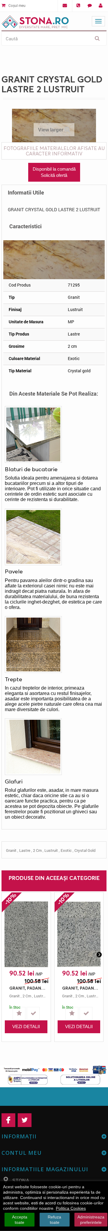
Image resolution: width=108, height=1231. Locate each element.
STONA (20, 1180)
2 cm (37, 850)
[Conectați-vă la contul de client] (100, 5)
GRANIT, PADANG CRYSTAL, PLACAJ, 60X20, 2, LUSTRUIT (27, 987)
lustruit (51, 850)
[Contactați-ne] (89, 5)
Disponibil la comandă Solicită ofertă (54, 172)
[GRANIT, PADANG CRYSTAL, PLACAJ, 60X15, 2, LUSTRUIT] (79, 934)
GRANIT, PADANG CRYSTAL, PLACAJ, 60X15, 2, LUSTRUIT (80, 987)
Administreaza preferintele (90, 1220)
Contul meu (22, 1152)
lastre (24, 850)
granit (11, 850)
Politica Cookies (71, 1208)
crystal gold (84, 850)
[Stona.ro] (35, 20)
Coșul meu (17, 5)
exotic (66, 850)
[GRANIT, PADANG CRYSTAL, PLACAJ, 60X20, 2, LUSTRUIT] (26, 934)
